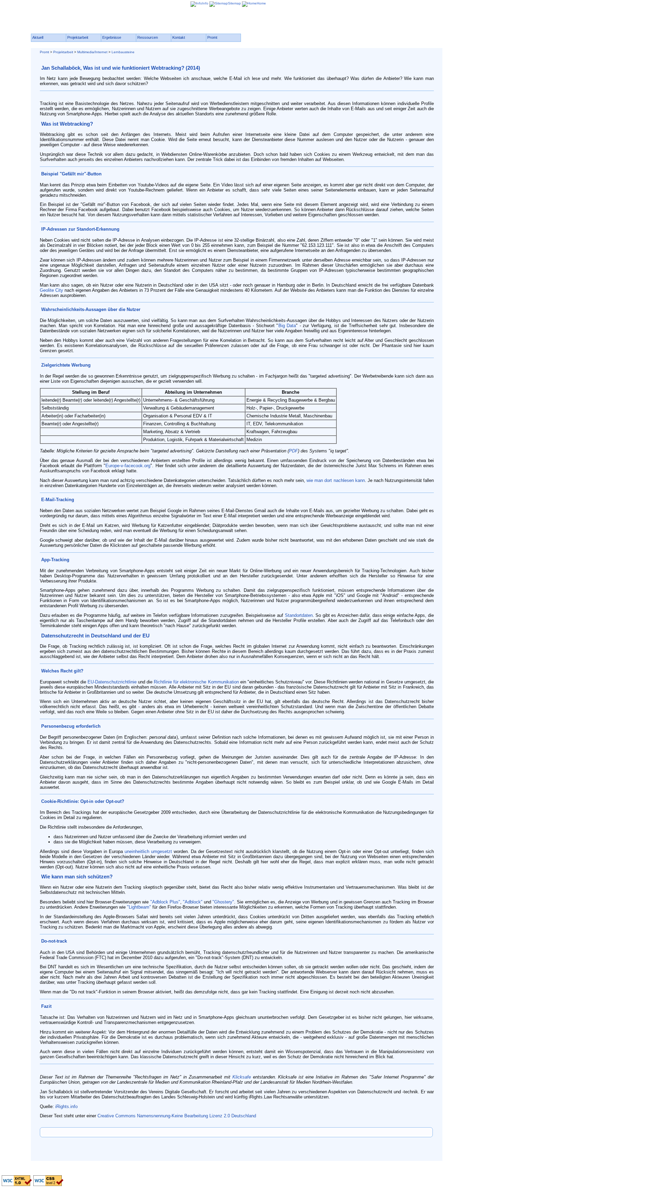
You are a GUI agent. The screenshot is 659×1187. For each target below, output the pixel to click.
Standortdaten (299, 615)
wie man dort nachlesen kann (336, 480)
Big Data (287, 325)
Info (205, 3)
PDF (293, 450)
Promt (44, 52)
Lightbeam (139, 907)
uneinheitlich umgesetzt (148, 851)
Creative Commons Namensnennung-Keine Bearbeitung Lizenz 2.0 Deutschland (176, 1115)
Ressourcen (147, 37)
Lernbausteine (123, 52)
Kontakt (178, 37)
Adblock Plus (165, 901)
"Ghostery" (223, 901)
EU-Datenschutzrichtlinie (112, 681)
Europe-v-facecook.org (127, 465)
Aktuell (37, 37)
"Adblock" (193, 901)
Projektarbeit (63, 52)
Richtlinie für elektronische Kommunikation (196, 681)
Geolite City (51, 290)
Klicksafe (241, 1077)
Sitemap (234, 3)
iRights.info (66, 1106)
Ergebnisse (111, 37)
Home (261, 3)
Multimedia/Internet (92, 52)
